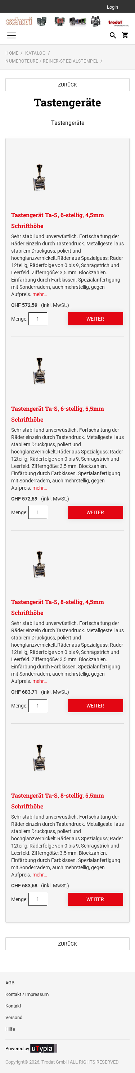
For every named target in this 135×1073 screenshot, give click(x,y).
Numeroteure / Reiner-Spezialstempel (51, 61)
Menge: (19, 319)
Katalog (35, 53)
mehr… (39, 294)
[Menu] (11, 36)
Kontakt (13, 1006)
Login (112, 7)
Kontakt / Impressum (27, 994)
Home (11, 53)
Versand (13, 1017)
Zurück (67, 85)
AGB (9, 982)
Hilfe (10, 1029)
